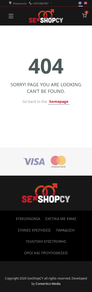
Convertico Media (48, 284)
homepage (58, 101)
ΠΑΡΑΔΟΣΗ (65, 230)
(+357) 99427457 (40, 3)
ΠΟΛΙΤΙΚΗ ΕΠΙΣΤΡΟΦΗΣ (46, 241)
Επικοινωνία (20, 3)
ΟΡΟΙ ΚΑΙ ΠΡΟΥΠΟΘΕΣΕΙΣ (46, 252)
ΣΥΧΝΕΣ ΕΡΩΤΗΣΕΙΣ (34, 230)
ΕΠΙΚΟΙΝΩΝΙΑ (28, 218)
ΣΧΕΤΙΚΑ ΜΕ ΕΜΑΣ (60, 218)
